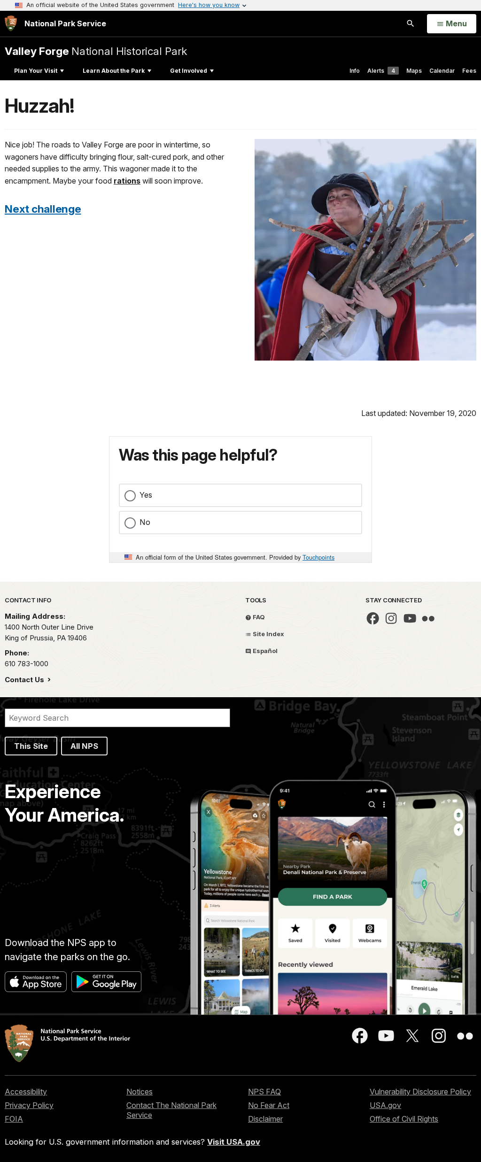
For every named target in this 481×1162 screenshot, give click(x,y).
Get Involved (188, 70)
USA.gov (385, 1105)
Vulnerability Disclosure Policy (420, 1091)
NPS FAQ (264, 1091)
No (145, 522)
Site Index (267, 634)
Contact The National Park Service (171, 1110)
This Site (31, 746)
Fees (469, 70)
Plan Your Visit (35, 70)
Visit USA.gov (233, 1142)
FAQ (258, 617)
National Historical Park (96, 51)
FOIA (14, 1119)
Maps (414, 70)
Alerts (381, 70)
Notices (139, 1091)
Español (264, 650)
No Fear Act (268, 1105)
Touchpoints (318, 557)
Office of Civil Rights (404, 1119)
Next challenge (43, 208)
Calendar (442, 70)
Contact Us (25, 679)
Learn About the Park (114, 70)
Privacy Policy (29, 1105)
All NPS (84, 746)
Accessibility (26, 1091)
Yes (146, 495)
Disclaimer (265, 1119)
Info (354, 70)
